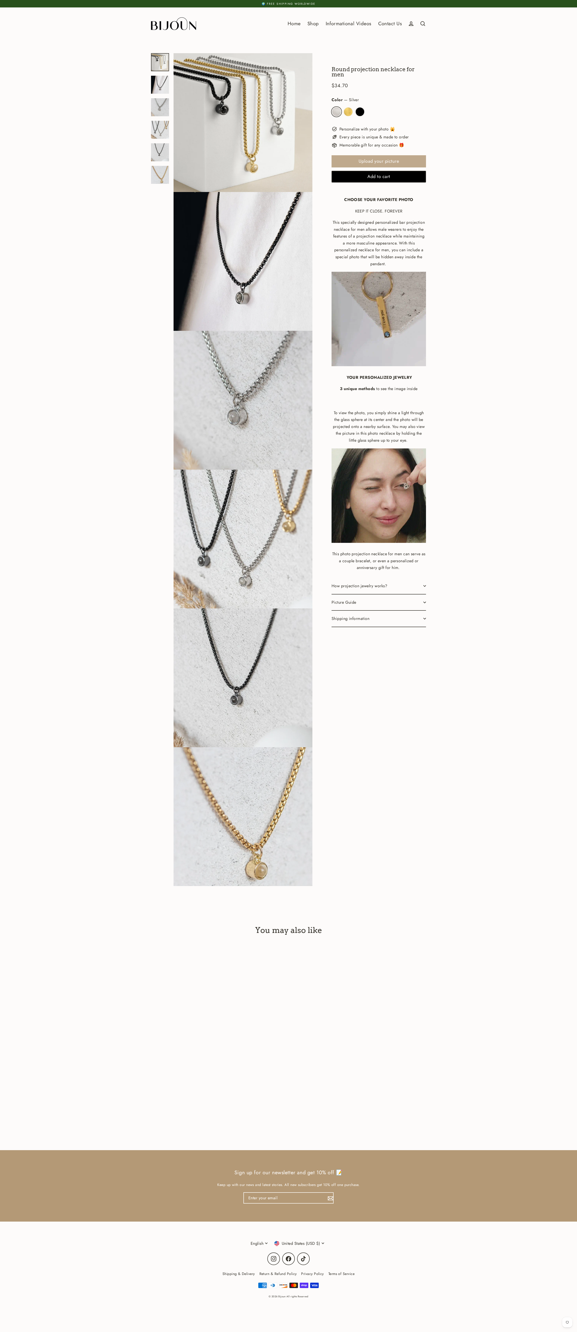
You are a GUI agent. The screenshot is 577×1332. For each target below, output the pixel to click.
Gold (348, 112)
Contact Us (390, 23)
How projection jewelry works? (359, 586)
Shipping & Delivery (238, 1273)
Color (345, 100)
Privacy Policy (312, 1273)
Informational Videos (348, 23)
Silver (336, 112)
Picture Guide (344, 602)
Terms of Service (341, 1273)
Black (360, 112)
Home (294, 23)
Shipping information (350, 618)
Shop (313, 23)
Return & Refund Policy (278, 1273)
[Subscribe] (330, 1198)
